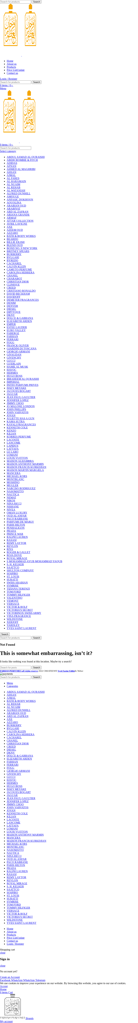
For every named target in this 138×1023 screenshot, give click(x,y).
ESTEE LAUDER (17, 327)
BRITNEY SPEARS (18, 251)
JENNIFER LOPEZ (18, 400)
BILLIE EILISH (16, 242)
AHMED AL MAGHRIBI (21, 169)
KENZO (11, 430)
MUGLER (12, 485)
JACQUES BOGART (19, 391)
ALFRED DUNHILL (18, 193)
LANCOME (13, 442)
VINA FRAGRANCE (19, 616)
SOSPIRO (12, 573)
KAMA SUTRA (16, 421)
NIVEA (11, 509)
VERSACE (13, 603)
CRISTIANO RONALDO (21, 290)
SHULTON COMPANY (20, 570)
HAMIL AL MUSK (17, 366)
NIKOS (11, 500)
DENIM (11, 302)
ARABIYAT (13, 208)
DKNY (11, 315)
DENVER (12, 306)
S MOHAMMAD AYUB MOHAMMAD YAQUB (34, 561)
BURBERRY (14, 254)
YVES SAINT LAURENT (21, 628)
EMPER (11, 324)
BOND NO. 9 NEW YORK (22, 248)
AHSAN (11, 172)
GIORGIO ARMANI (18, 351)
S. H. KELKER (15, 564)
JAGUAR (12, 394)
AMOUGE (13, 196)
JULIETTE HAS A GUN (20, 418)
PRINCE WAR (15, 534)
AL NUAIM (13, 184)
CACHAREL (14, 263)
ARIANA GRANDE (18, 214)
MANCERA (14, 473)
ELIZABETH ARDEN (19, 321)
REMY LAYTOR (16, 543)
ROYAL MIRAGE (17, 558)
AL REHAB (13, 187)
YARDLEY (13, 625)
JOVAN (11, 415)
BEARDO (12, 239)
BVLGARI (13, 257)
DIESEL (11, 309)
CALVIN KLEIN (16, 266)
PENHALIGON (16, 527)
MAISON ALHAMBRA (20, 461)
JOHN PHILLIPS (16, 409)
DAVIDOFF (13, 296)
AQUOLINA (14, 202)
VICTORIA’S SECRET (20, 610)
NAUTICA (13, 494)
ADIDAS (12, 163)
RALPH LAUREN (17, 537)
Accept (4, 986)
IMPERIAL (13, 382)
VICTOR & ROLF (17, 606)
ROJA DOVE (14, 555)
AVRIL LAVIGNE (17, 223)
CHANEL (12, 275)
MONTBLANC (15, 479)
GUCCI (11, 360)
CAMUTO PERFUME (19, 269)
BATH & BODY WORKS (21, 236)
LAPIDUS (12, 445)
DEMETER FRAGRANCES (23, 299)
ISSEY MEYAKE (16, 388)
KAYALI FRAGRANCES (21, 424)
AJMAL (11, 175)
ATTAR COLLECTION (20, 220)
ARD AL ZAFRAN (17, 211)
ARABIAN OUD (16, 205)
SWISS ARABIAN (17, 582)
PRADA (11, 530)
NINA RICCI (14, 503)
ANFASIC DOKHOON (20, 199)
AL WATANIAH (16, 190)
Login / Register (15, 943)
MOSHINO (13, 482)
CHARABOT (14, 278)
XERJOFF (12, 622)
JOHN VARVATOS (17, 412)
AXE (9, 226)
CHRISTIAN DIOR (18, 281)
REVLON (12, 546)
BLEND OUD (15, 245)
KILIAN (11, 433)
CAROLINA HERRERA (20, 272)
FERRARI (12, 339)
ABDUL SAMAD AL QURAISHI (26, 157)
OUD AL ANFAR (17, 515)
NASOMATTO (15, 491)
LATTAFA (13, 448)
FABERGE (13, 333)
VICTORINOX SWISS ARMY (24, 613)
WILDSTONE (15, 619)
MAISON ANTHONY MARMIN (25, 464)
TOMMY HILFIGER (18, 594)
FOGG (10, 342)
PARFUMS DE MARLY (20, 521)
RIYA (10, 549)
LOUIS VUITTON (17, 458)
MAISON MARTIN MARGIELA (25, 470)
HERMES (12, 372)
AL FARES (13, 178)
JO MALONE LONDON (21, 406)
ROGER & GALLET (18, 552)
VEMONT (13, 600)
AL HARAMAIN (16, 181)
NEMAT (11, 497)
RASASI (11, 540)
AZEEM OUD (15, 230)
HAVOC (11, 369)
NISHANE (13, 506)
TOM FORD (14, 591)
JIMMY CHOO (15, 403)
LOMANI (12, 454)
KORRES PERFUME (19, 436)
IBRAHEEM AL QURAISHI (23, 378)
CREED (11, 287)
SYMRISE (13, 585)
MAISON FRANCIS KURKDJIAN (26, 467)
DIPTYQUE (14, 312)
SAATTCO (13, 567)
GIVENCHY (14, 357)
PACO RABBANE (17, 518)
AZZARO (12, 233)
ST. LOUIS (13, 576)
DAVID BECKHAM (18, 293)
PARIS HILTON (16, 524)
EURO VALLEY (16, 330)
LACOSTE (13, 439)
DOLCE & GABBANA (20, 318)
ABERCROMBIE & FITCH (22, 160)
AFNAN (11, 166)
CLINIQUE (13, 284)
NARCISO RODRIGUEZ (21, 488)
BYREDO (12, 260)
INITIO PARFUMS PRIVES (22, 385)
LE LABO (12, 451)
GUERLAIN (14, 363)
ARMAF (11, 217)
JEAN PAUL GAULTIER (21, 397)
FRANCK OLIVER (18, 345)
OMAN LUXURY (17, 512)
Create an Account (10, 977)
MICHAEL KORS (17, 476)
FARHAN (12, 336)
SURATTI (12, 579)
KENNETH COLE (17, 427)
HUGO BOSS (14, 375)
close (2, 952)
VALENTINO (14, 597)
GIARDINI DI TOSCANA (22, 348)
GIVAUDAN (14, 354)
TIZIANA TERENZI (18, 588)
